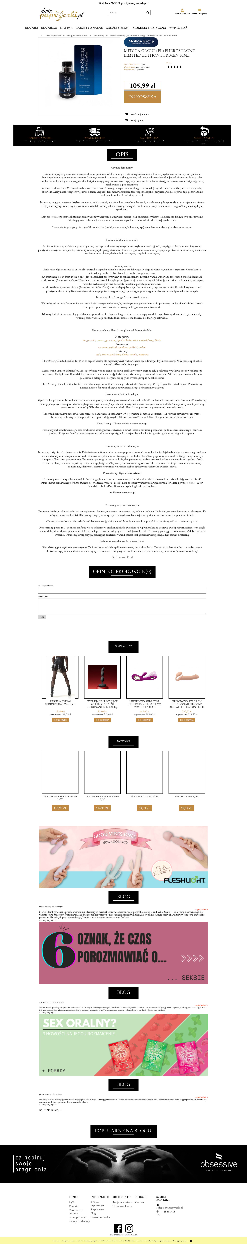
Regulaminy (97, 1209)
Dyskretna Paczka (100, 1217)
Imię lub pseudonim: (45, 585)
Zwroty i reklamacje (79, 1221)
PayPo (72, 1202)
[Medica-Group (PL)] (141, 42)
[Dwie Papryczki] (61, 13)
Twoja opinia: (43, 596)
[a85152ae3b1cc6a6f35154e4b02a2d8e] (79, 73)
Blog (93, 1213)
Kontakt (73, 1206)
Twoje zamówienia (122, 1202)
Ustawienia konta (122, 1206)
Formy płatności (77, 1217)
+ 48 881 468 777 (165, 1213)
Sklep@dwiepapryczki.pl (169, 1207)
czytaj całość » (201, 909)
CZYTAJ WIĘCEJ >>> (47, 920)
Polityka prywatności (97, 1204)
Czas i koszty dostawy (76, 1211)
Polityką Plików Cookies (109, 1241)
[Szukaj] (148, 12)
